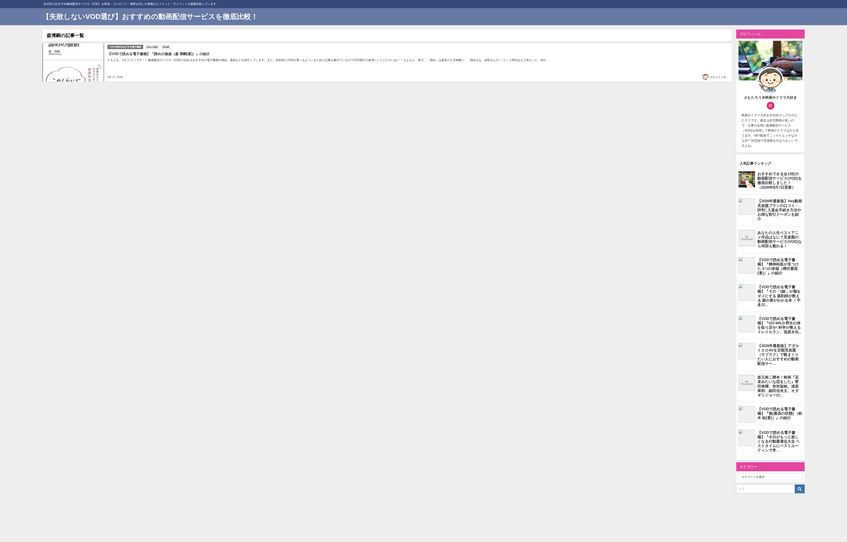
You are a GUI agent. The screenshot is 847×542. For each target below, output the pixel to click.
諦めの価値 (152, 47)
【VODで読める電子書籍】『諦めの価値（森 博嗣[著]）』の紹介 (158, 54)
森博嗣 (166, 47)
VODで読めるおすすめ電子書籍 (125, 47)
